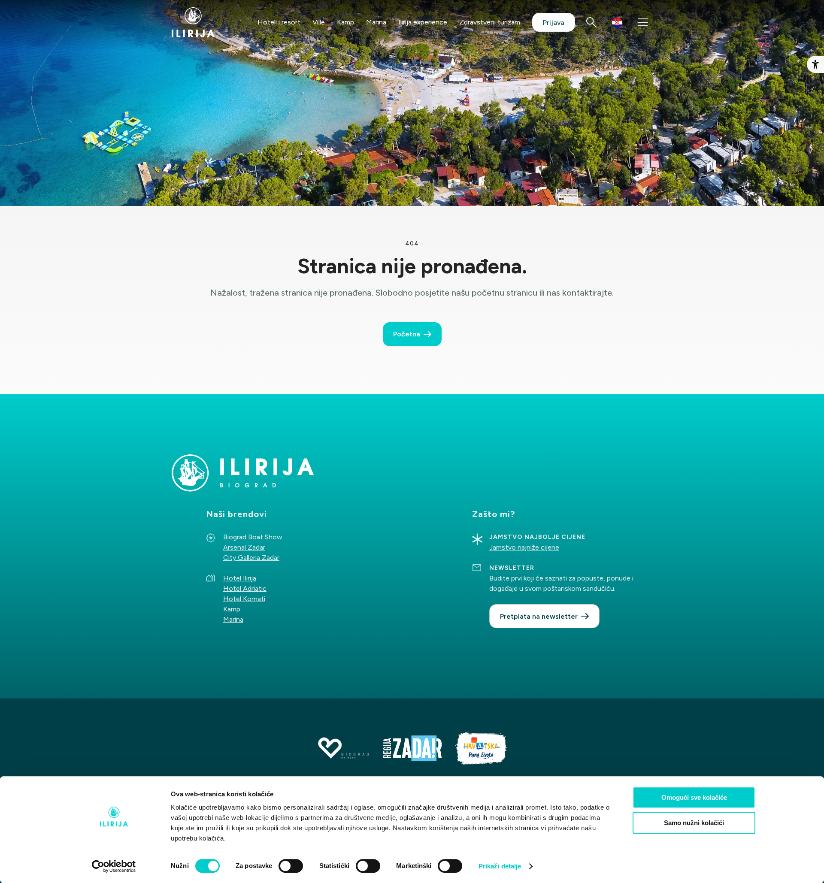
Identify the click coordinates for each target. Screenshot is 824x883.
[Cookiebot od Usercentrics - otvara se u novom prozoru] (113, 866)
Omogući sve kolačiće (694, 797)
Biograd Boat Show (252, 537)
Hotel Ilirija (239, 578)
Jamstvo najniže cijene (524, 547)
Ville (318, 22)
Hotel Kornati (244, 599)
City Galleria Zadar (251, 557)
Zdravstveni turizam (489, 22)
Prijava (553, 22)
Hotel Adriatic (245, 588)
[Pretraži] (591, 22)
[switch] (291, 866)
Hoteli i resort (279, 22)
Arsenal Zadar (244, 547)
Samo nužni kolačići (694, 822)
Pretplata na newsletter (539, 616)
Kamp (345, 22)
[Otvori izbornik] (642, 22)
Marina (376, 22)
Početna (406, 334)
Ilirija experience (422, 22)
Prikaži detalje (500, 866)
